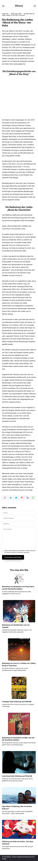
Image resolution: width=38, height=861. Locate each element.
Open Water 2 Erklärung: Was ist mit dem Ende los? (17, 807)
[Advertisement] (19, 97)
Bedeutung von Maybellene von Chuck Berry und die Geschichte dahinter (18, 588)
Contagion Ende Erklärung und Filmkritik (16, 702)
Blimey (19, 5)
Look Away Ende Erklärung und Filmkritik (17, 776)
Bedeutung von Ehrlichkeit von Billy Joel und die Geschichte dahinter (18, 739)
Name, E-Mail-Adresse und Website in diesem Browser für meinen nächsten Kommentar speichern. (20, 551)
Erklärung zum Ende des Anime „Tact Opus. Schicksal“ (18, 843)
